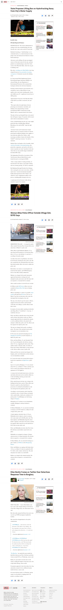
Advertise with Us (52, 591)
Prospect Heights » (40, 25)
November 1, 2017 (27, 534)
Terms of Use (6, 604)
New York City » (39, 248)
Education (25, 593)
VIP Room (20, 442)
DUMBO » (37, 229)
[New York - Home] (6, 2)
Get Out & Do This (35, 596)
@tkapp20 (21, 480)
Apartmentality (34, 594)
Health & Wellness (20, 5)
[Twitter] (41, 590)
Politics (26, 5)
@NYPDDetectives (16, 540)
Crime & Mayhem (28, 209)
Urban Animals (25, 604)
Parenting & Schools (26, 598)
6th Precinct (21, 286)
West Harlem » (39, 39)
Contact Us (51, 593)
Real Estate (25, 601)
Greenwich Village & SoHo (18, 209)
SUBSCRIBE (44, 601)
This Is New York (34, 601)
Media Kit (50, 598)
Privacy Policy (11, 604)
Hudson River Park (20, 288)
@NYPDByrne (15, 524)
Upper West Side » (39, 32)
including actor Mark (22, 70)
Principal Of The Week (36, 599)
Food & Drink (25, 594)
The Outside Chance (35, 591)
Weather (24, 606)
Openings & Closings (35, 598)
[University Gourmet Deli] (22, 231)
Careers (50, 596)
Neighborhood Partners (53, 590)
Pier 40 (22, 294)
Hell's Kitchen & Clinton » (41, 235)
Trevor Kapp (21, 478)
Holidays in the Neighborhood (37, 602)
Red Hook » (38, 241)
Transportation (25, 602)
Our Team (51, 594)
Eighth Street (26, 360)
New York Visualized (35, 593)
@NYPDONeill (23, 538)
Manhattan (14, 5)
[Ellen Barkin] (22, 492)
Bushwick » (38, 44)
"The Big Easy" (14, 553)
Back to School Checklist (36, 590)
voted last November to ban (20, 145)
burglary (17, 398)
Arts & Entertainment (26, 590)
